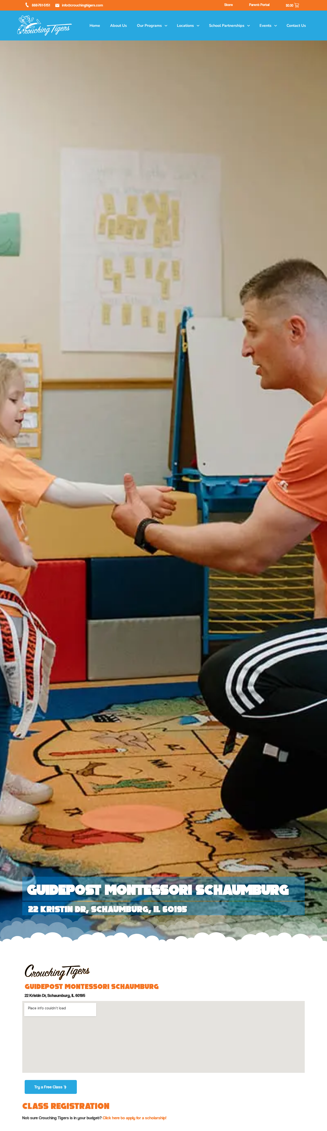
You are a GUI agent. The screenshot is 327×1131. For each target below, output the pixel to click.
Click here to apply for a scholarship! (134, 1117)
